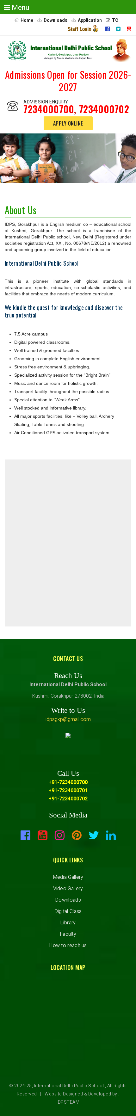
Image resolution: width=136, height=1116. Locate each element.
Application (90, 20)
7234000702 (104, 109)
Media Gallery (68, 877)
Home (27, 20)
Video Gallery (68, 888)
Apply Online (68, 123)
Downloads (55, 20)
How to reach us (68, 945)
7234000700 (48, 109)
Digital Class (68, 911)
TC (115, 20)
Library (68, 923)
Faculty (68, 934)
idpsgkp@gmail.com (68, 719)
